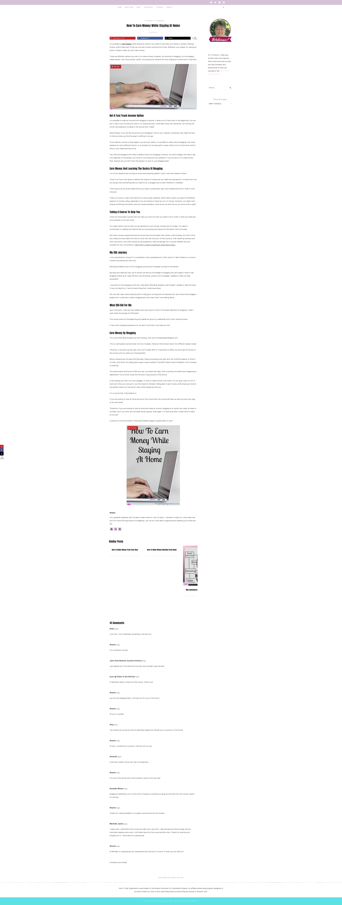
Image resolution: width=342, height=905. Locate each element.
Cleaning (159, 7)
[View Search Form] (223, 7)
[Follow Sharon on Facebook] (111, 529)
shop (138, 7)
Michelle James (117, 824)
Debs (112, 629)
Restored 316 (193, 901)
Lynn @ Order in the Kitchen (122, 676)
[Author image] (143, 21)
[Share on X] (2, 454)
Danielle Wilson (117, 788)
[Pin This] (116, 66)
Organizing (148, 7)
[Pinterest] (224, 2)
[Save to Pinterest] (2, 446)
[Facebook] (211, 2)
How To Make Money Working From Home (162, 549)
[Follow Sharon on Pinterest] (119, 529)
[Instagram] (219, 2)
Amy (112, 724)
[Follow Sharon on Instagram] (115, 529)
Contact (169, 7)
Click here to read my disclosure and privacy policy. (155, 245)
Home (120, 7)
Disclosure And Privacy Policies (171, 877)
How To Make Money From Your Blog (125, 549)
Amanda (113, 756)
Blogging (153, 32)
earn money (126, 44)
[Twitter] (215, 2)
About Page (129, 7)
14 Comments (159, 20)
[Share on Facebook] (2, 450)
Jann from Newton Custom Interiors (126, 661)
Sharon (150, 20)
